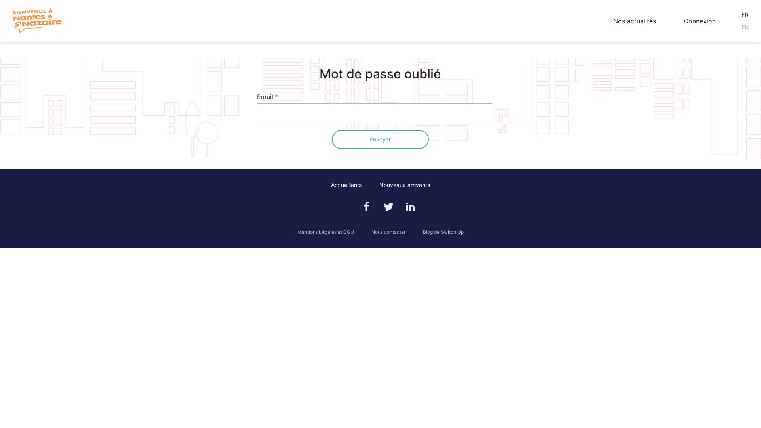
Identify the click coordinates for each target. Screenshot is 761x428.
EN (745, 27)
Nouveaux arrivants (404, 185)
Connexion (700, 21)
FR (745, 14)
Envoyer (380, 139)
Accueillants (346, 185)
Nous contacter (388, 232)
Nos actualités (634, 21)
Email (265, 97)
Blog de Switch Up (443, 232)
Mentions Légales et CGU (325, 232)
